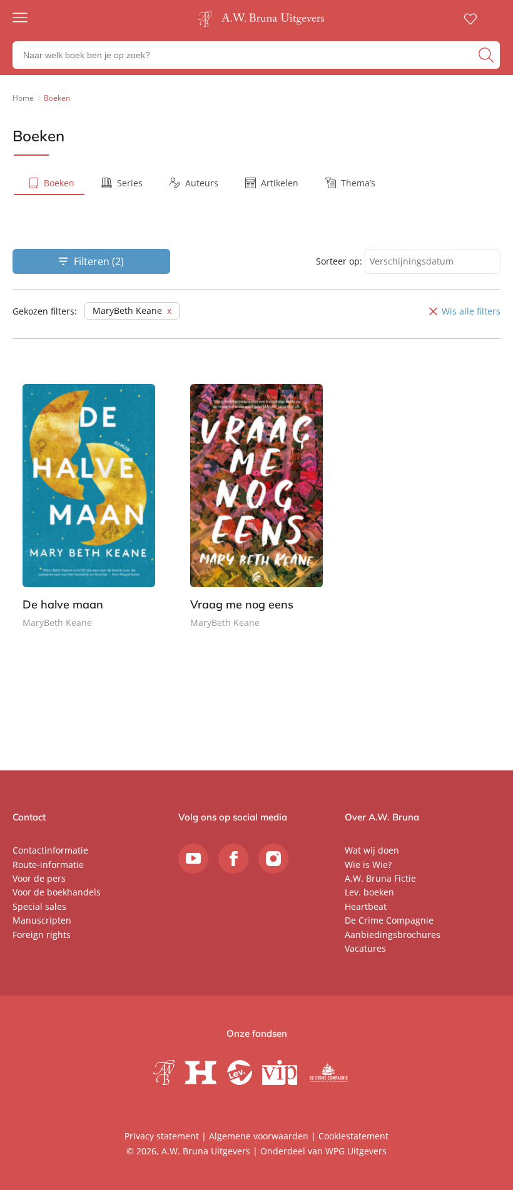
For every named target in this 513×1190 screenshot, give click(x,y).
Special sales (39, 906)
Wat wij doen (372, 850)
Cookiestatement (353, 1136)
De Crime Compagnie (389, 920)
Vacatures (365, 948)
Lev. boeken (369, 892)
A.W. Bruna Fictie (380, 878)
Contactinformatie (50, 850)
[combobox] (432, 262)
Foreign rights (42, 934)
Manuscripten (42, 920)
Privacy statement (161, 1136)
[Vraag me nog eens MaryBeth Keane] (256, 517)
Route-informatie (48, 864)
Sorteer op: (339, 261)
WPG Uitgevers (356, 1151)
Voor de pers (39, 878)
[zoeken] (487, 55)
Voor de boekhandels (57, 892)
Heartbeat (366, 906)
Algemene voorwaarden (258, 1136)
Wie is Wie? (368, 864)
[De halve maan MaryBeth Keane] (89, 517)
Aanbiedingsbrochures (392, 934)
